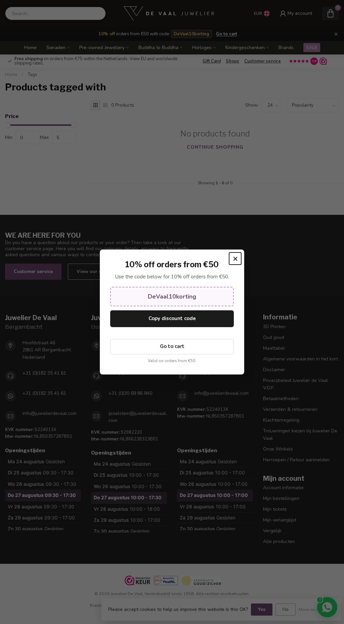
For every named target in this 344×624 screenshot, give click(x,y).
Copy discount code (172, 318)
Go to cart (172, 346)
